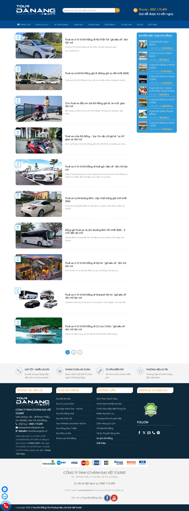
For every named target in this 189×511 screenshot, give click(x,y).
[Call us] (153, 432)
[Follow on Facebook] (139, 432)
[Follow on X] (144, 432)
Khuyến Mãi (93, 24)
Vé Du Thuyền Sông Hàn (108, 433)
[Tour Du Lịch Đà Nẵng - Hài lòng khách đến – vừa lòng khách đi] (37, 10)
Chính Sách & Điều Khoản (109, 403)
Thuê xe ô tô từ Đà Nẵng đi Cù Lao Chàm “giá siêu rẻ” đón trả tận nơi (95, 328)
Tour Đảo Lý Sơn (63, 433)
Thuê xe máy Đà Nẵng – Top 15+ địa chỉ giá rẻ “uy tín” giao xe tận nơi (95, 138)
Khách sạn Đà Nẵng (66, 438)
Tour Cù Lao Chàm (65, 403)
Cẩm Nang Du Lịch (106, 423)
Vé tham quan (61, 24)
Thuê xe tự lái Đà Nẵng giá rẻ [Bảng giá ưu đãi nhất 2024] (97, 73)
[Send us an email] (149, 432)
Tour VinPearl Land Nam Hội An (71, 423)
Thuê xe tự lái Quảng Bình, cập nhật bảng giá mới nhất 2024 (96, 199)
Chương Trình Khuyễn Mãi (109, 418)
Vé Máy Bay (126, 24)
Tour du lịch (41, 24)
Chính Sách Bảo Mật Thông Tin (111, 408)
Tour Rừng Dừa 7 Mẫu (66, 428)
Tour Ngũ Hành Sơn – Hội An (69, 408)
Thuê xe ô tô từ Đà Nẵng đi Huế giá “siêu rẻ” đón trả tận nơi (96, 168)
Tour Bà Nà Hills (63, 398)
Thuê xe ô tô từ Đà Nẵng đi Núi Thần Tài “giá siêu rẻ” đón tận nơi (96, 41)
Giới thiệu (152, 24)
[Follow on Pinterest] (158, 432)
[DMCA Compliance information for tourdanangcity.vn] (147, 409)
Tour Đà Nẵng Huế (65, 413)
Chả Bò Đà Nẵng (105, 428)
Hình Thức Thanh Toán (107, 398)
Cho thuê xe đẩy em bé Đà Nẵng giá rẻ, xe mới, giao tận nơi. (95, 105)
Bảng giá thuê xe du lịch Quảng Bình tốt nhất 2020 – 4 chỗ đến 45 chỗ (95, 231)
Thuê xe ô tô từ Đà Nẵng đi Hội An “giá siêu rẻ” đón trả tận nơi (95, 264)
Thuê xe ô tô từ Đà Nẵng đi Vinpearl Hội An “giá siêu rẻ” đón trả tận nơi (96, 296)
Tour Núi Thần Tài (64, 418)
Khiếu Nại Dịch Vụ (105, 413)
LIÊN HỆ (140, 24)
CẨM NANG (109, 24)
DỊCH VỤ (78, 24)
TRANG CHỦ (25, 24)
